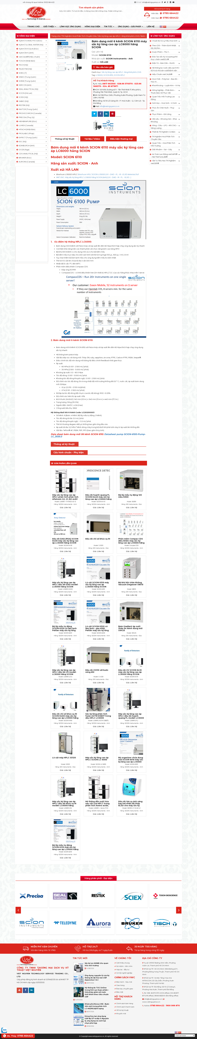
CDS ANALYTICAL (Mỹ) (28, 154)
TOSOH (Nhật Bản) (26, 61)
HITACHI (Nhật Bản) (26, 129)
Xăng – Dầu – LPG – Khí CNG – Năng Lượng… (164, 126)
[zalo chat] (4, 1030)
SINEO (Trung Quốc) (27, 77)
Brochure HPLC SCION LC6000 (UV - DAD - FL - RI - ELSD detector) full (108, 174)
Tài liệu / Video (92, 139)
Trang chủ (33, 26)
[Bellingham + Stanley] (165, 896)
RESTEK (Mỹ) (23, 105)
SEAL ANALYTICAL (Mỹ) (28, 89)
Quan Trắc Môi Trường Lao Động (163, 97)
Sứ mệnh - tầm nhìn (124, 966)
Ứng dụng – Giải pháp (130, 26)
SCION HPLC (119, 75)
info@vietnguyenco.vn (151, 2)
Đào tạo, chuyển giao (124, 989)
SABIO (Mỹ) (23, 101)
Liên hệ (150, 26)
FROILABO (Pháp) (26, 133)
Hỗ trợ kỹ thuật (122, 1010)
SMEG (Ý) (22, 73)
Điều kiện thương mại (121, 139)
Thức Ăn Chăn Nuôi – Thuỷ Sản (162, 109)
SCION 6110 (108, 75)
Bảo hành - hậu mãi (124, 982)
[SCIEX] (99, 896)
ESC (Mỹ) (22, 141)
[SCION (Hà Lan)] (108, 125)
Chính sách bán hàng (124, 1003)
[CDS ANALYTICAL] (165, 923)
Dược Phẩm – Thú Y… (161, 52)
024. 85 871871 (110, 86)
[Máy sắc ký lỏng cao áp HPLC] (97, 125)
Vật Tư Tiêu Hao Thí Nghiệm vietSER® (163, 162)
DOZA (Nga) (23, 149)
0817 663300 (109, 83)
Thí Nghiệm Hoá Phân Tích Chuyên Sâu (79, 36)
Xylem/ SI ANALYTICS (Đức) (30, 41)
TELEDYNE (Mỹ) (25, 69)
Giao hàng (120, 985)
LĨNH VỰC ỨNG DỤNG (70, 26)
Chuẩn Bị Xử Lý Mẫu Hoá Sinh (164, 41)
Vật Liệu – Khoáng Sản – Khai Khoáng (164, 120)
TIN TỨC (108, 26)
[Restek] (65, 896)
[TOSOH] (132, 896)
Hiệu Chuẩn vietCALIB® (162, 74)
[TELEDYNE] (32, 923)
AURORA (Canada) (26, 162)
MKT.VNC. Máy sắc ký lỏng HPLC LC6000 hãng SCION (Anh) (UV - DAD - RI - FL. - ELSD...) (93, 177)
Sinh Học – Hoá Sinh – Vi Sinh (164, 103)
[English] (161, 26)
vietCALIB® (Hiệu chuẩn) (29, 57)
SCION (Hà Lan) (25, 93)
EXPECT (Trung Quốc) (27, 137)
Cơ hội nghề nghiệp (124, 973)
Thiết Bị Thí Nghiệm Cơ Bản (163, 132)
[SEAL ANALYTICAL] (32, 896)
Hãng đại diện (92, 26)
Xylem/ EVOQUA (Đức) (28, 49)
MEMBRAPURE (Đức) (27, 121)
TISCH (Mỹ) (23, 65)
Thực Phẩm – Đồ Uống (161, 114)
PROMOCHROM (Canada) (29, 113)
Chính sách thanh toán (125, 1007)
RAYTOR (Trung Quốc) (28, 109)
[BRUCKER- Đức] (99, 923)
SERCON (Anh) (24, 85)
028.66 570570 (125, 83)
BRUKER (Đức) (24, 158)
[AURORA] (65, 923)
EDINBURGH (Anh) (26, 145)
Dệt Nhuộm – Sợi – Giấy (162, 149)
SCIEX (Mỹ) (23, 97)
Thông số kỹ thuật (64, 139)
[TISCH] (132, 923)
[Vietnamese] (165, 26)
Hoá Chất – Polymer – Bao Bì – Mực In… (164, 80)
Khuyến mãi (121, 1014)
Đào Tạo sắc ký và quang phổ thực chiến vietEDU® (164, 58)
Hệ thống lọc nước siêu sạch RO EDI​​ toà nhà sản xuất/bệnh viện (165, 69)
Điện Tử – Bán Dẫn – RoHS (163, 63)
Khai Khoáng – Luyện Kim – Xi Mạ (166, 85)
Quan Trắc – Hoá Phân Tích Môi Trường (163, 144)
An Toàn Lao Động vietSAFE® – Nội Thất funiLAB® (164, 155)
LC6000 (99, 75)
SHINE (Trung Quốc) (27, 81)
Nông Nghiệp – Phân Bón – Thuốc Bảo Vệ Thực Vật (163, 91)
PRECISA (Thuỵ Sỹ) (26, 117)
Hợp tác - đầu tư (122, 970)
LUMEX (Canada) (25, 125)
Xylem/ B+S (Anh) (26, 53)
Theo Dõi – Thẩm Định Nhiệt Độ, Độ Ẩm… (163, 46)
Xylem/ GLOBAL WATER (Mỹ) (30, 45)
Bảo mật (119, 992)
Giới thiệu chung (123, 963)
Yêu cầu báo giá (104, 67)
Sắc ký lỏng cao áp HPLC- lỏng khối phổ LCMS (118, 36)
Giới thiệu (49, 26)
